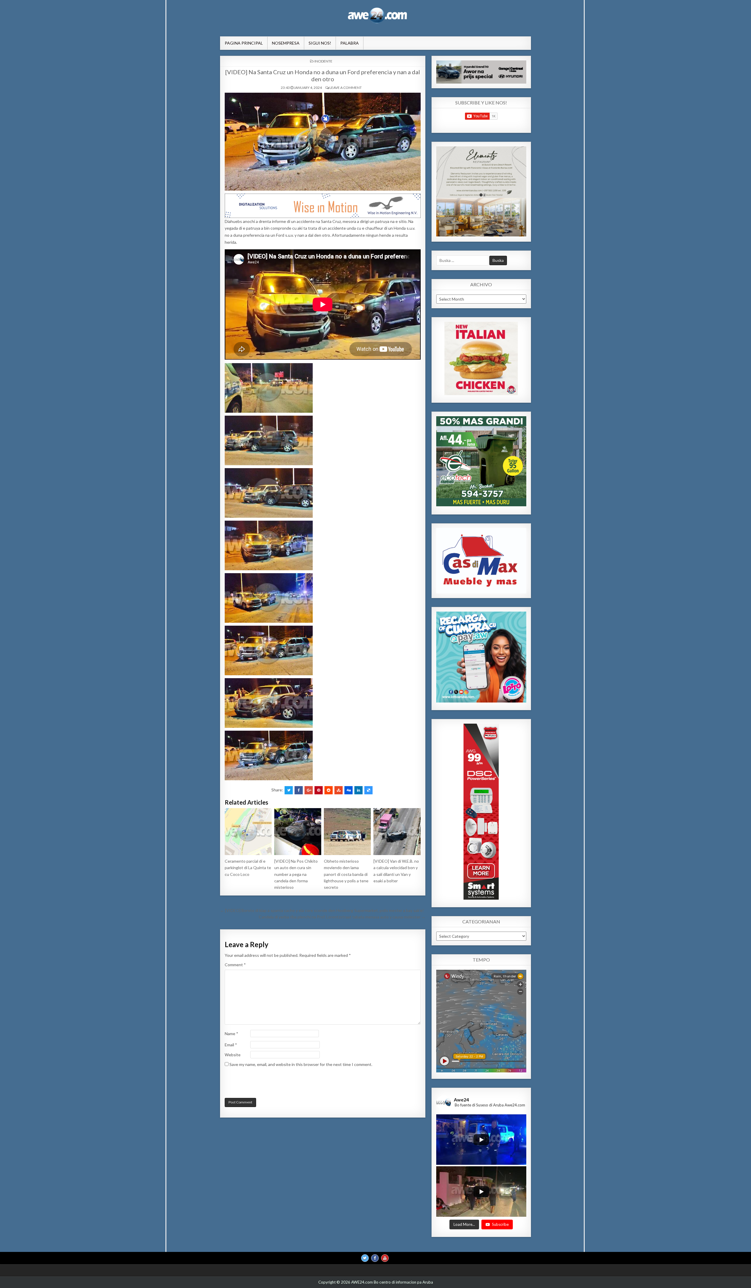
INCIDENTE (323, 61)
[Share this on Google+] (309, 790)
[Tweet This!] (289, 790)
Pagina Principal (244, 42)
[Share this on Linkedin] (358, 790)
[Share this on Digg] (348, 790)
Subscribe (500, 1224)
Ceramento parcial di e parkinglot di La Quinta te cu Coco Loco (248, 868)
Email (231, 1044)
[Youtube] (385, 1258)
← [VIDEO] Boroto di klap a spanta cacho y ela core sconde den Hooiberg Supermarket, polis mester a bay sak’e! (322, 910)
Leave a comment (345, 87)
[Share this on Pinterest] (318, 790)
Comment (235, 964)
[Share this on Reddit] (328, 790)
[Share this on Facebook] (299, 790)
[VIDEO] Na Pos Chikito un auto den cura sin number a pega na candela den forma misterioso (296, 874)
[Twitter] (365, 1258)
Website (233, 1054)
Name (231, 1033)
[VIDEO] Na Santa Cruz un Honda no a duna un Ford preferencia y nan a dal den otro (322, 75)
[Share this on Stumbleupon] (338, 790)
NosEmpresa (286, 42)
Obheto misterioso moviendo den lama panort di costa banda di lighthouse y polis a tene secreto (346, 874)
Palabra (349, 42)
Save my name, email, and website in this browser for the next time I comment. (300, 1064)
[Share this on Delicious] (368, 790)
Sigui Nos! (320, 42)
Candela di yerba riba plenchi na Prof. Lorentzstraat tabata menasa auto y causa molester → (342, 916)
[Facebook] (375, 1258)
